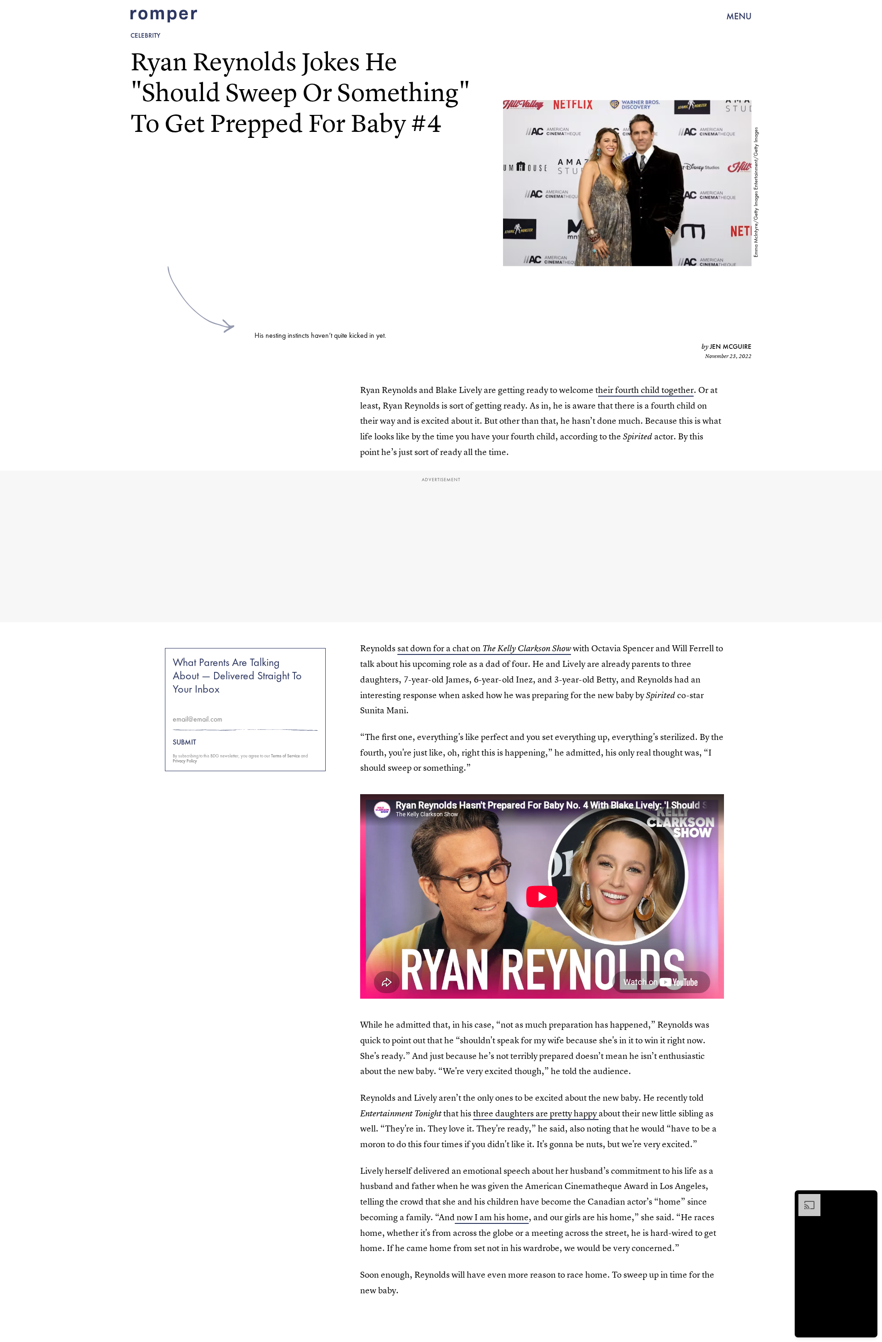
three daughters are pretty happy (536, 1113)
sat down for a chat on (484, 648)
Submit (184, 742)
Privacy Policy (185, 761)
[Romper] (163, 16)
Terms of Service (285, 756)
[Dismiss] (867, 1198)
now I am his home (492, 1217)
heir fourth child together (646, 390)
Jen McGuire (731, 346)
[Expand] (804, 1198)
